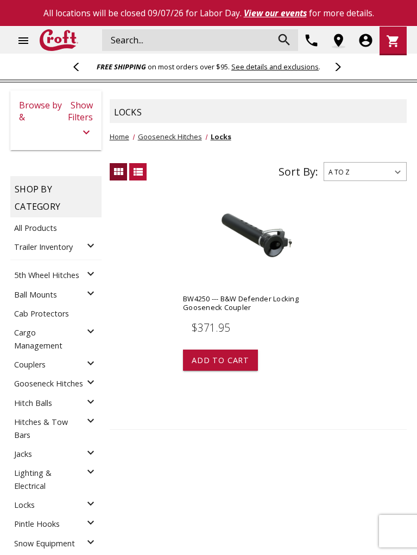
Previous (81, 67)
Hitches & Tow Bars (41, 428)
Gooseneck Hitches (48, 383)
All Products (35, 228)
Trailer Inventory (43, 247)
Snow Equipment (44, 543)
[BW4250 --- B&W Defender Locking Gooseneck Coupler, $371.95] (257, 244)
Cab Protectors (41, 313)
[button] (56, 120)
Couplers (30, 364)
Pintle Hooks (37, 524)
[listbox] (365, 171)
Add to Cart (220, 360)
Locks (24, 505)
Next (336, 67)
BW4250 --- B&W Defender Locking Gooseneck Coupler (241, 303)
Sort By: (298, 171)
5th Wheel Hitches (46, 275)
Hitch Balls (33, 403)
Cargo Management (38, 339)
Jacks (23, 454)
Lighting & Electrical (33, 479)
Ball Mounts (35, 294)
